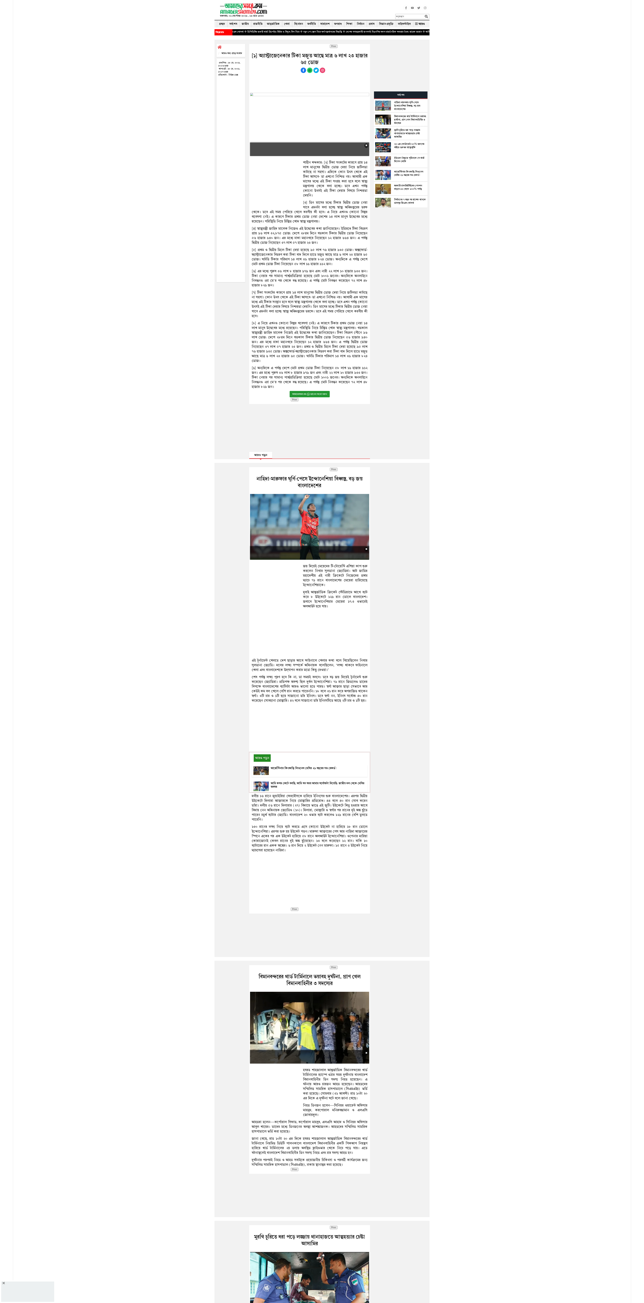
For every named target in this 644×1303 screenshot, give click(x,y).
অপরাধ (338, 24)
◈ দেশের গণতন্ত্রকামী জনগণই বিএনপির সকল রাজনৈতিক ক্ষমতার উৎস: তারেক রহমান (257, 31)
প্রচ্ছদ (222, 24)
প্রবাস (371, 24)
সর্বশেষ (233, 24)
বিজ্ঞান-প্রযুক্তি (386, 24)
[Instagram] (425, 10)
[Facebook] (406, 10)
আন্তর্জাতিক (273, 24)
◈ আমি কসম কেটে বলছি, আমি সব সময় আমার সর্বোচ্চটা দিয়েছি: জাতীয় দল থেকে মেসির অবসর (341, 31)
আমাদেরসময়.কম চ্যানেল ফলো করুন (309, 394)
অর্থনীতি (311, 24)
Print (333, 46)
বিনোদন (298, 24)
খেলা (287, 24)
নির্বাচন (360, 24)
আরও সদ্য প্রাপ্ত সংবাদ (232, 53)
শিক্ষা (349, 24)
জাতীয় (245, 24)
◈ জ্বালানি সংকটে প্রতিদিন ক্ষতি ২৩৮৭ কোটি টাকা (410, 31)
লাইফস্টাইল (404, 24)
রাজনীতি (257, 24)
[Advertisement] (333, 10)
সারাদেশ (325, 24)
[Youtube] (412, 10)
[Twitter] (419, 10)
